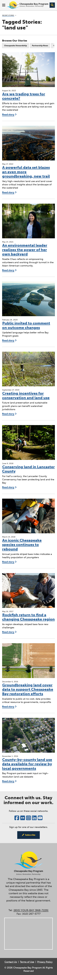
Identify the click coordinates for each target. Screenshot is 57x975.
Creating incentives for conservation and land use (26, 395)
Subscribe (30, 835)
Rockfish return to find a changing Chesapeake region (28, 617)
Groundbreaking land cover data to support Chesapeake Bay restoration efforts (27, 689)
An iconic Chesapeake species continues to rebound (22, 544)
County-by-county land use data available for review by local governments (27, 764)
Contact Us (11, 961)
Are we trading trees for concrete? (23, 96)
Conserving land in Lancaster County (28, 469)
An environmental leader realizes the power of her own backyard (24, 249)
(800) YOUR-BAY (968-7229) (31, 910)
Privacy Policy (44, 961)
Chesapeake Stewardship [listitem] (15, 45)
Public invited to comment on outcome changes (26, 325)
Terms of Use (27, 961)
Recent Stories (8, 15)
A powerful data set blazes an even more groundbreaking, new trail (26, 171)
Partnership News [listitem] (40, 45)
